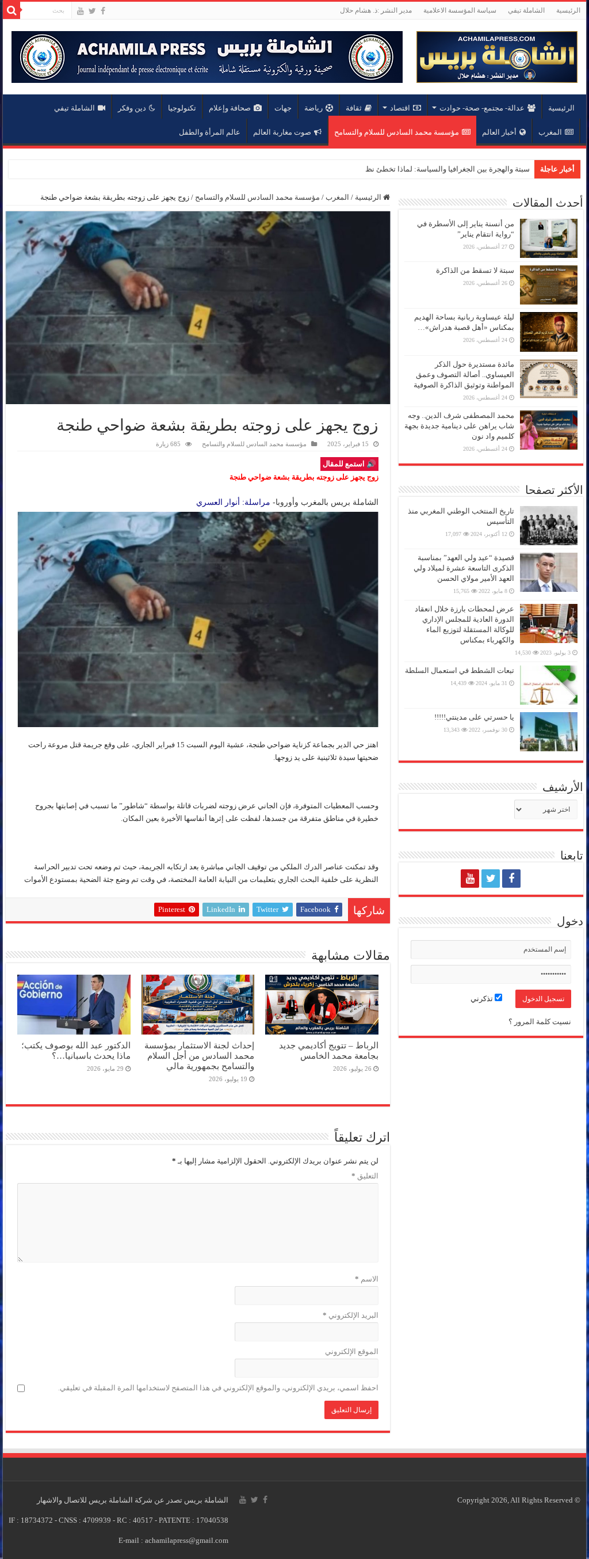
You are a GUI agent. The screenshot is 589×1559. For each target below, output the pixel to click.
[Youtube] (80, 11)
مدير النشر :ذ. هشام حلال (376, 10)
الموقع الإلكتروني (351, 1351)
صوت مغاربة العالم (282, 132)
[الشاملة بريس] (496, 54)
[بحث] (11, 10)
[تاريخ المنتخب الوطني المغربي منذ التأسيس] (548, 525)
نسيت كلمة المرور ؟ (539, 1021)
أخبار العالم (499, 132)
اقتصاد (400, 108)
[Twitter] (92, 11)
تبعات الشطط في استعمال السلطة (459, 670)
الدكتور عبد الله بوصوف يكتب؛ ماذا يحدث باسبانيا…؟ (76, 1050)
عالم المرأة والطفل (209, 132)
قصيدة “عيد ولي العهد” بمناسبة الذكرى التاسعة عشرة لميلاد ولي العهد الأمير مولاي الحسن (464, 568)
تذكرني (483, 998)
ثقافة (354, 108)
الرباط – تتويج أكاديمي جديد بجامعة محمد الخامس (328, 1050)
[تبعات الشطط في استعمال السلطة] (548, 685)
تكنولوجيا (182, 108)
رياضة (313, 108)
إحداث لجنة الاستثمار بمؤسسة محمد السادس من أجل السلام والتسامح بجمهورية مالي (199, 1055)
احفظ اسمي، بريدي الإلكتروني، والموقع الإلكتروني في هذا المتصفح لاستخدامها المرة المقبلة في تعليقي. (218, 1387)
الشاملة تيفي (526, 10)
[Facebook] (103, 11)
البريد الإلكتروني (350, 1315)
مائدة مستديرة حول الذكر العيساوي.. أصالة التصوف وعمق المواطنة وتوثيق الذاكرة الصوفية (464, 374)
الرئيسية (568, 10)
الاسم (366, 1279)
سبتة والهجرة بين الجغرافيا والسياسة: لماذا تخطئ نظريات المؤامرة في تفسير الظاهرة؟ (393, 169)
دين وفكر (132, 108)
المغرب (550, 132)
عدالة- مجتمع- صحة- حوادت (482, 108)
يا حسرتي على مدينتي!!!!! (474, 717)
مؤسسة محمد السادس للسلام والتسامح (396, 132)
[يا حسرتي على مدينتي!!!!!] (548, 731)
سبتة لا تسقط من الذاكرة (475, 270)
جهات (283, 108)
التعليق (364, 1176)
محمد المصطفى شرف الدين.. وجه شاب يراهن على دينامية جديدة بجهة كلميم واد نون (459, 425)
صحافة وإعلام (230, 108)
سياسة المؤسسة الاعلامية (459, 10)
